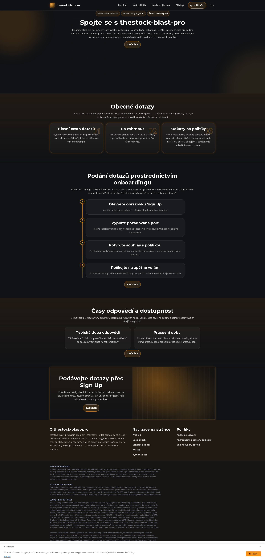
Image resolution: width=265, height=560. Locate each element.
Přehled (122, 5)
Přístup (180, 5)
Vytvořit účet (197, 5)
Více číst (7, 556)
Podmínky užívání (186, 434)
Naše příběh (139, 5)
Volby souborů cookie (188, 444)
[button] (212, 5)
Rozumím (253, 554)
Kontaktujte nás (161, 5)
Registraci (119, 210)
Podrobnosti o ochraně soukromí (194, 439)
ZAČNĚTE (132, 44)
